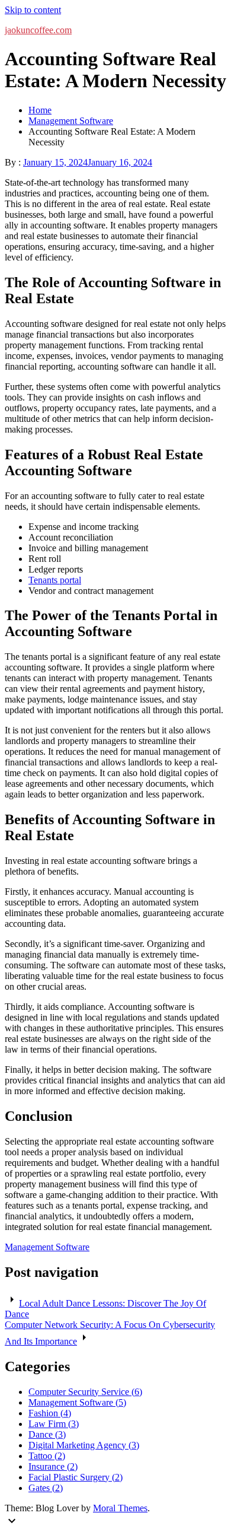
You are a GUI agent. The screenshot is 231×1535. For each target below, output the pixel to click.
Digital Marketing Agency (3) (83, 1445)
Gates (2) (45, 1488)
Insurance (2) (53, 1466)
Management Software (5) (77, 1402)
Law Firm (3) (53, 1424)
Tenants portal (54, 580)
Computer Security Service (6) (85, 1392)
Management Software (47, 1247)
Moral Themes (120, 1508)
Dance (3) (47, 1434)
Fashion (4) (49, 1413)
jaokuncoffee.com (38, 30)
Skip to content (33, 10)
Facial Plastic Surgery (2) (75, 1477)
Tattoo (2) (46, 1456)
